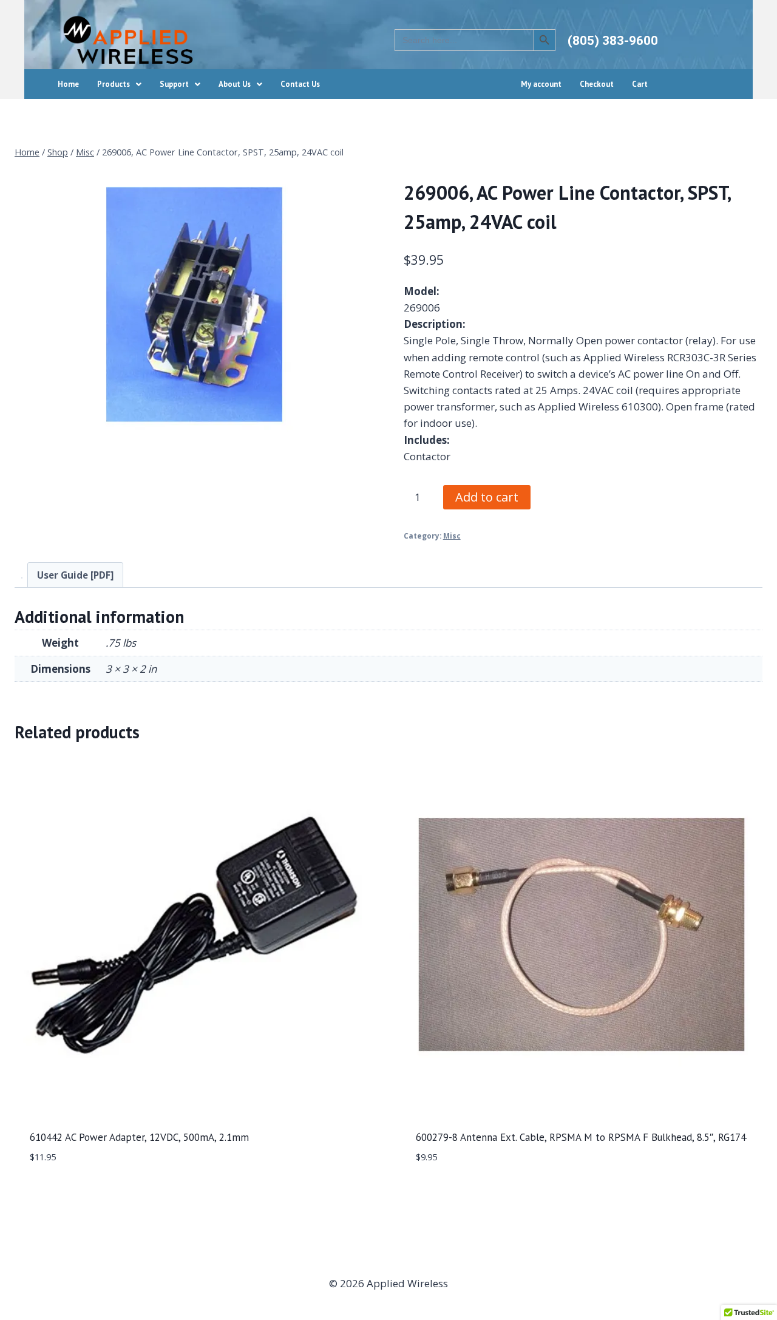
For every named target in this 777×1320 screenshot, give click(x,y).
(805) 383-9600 (613, 40)
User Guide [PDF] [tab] (75, 575)
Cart (640, 84)
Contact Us (300, 84)
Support (174, 84)
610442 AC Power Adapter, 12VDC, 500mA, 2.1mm (139, 1137)
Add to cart (486, 497)
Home (68, 84)
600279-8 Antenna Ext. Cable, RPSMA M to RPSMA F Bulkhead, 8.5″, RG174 (581, 1137)
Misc (452, 535)
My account (541, 84)
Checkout (597, 84)
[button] (119, 84)
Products (113, 84)
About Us (235, 84)
